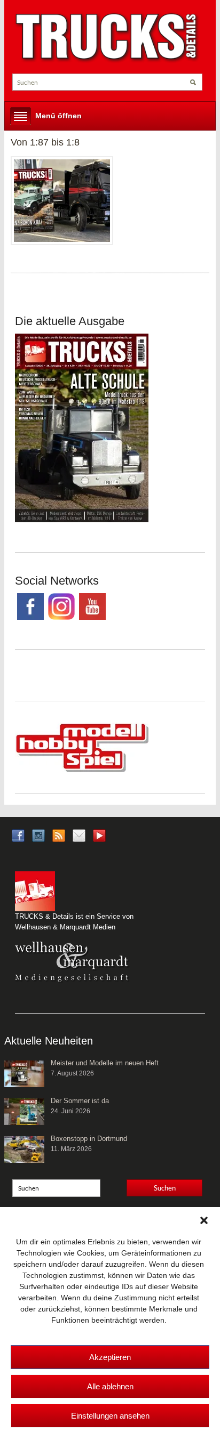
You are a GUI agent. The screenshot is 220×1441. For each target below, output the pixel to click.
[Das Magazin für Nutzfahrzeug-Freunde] (107, 37)
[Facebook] (18, 835)
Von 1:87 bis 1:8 (45, 142)
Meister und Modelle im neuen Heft (105, 1063)
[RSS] (58, 835)
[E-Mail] (79, 835)
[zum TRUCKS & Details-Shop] (81, 427)
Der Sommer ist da (80, 1101)
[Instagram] (38, 835)
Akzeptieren (110, 1357)
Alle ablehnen (110, 1386)
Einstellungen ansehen (110, 1415)
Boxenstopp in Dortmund (89, 1139)
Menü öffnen (58, 115)
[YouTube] (99, 838)
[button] (204, 1220)
